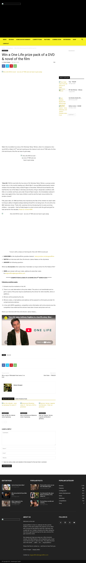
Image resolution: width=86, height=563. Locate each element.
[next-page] (6, 422)
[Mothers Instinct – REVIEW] (63, 110)
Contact (6, 43)
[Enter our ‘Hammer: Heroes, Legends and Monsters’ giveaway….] (47, 408)
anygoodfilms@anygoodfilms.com (15, 273)
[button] (82, 39)
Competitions (37, 39)
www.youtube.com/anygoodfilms (44, 256)
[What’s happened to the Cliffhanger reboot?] (6, 503)
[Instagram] (65, 522)
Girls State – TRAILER (50, 375)
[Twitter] (7, 66)
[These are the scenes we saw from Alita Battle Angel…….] (34, 487)
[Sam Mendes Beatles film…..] (63, 101)
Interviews (67, 39)
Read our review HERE (26, 209)
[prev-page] (3, 422)
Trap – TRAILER (72, 81)
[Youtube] (74, 522)
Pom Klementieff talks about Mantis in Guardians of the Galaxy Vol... (47, 495)
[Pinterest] (11, 66)
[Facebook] (3, 66)
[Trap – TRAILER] (63, 86)
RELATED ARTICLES (8, 399)
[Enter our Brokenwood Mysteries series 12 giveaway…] (28, 408)
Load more (71, 114)
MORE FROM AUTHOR (21, 399)
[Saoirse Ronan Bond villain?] (6, 487)
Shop (74, 39)
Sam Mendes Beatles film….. (75, 98)
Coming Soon (56, 39)
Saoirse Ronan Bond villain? (18, 485)
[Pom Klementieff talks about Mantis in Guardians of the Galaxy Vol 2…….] (34, 495)
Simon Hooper (6, 62)
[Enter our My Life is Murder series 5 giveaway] (10, 408)
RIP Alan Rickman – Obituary (75, 89)
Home (3, 48)
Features (47, 39)
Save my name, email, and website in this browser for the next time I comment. (25, 462)
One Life (9, 355)
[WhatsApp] (15, 66)
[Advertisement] (43, 25)
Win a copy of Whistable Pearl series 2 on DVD (13, 376)
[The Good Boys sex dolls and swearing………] (34, 503)
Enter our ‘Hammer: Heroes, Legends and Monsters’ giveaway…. (46, 417)
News (4, 39)
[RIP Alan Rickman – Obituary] (63, 92)
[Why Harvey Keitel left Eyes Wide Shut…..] (6, 495)
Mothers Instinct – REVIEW (75, 106)
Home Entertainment (23, 39)
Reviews (11, 39)
